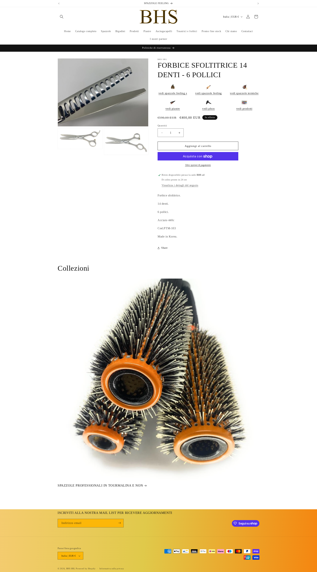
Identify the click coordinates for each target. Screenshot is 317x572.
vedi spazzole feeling (208, 93)
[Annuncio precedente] (59, 3)
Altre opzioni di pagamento (198, 165)
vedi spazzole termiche (244, 93)
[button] (62, 17)
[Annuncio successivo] (258, 3)
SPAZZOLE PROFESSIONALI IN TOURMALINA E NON (100, 485)
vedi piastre (172, 108)
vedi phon (208, 108)
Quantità (162, 125)
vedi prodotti (244, 108)
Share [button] (164, 248)
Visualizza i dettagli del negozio (180, 185)
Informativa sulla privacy (111, 568)
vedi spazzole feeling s (172, 93)
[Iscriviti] (119, 523)
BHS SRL (70, 569)
